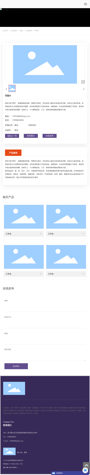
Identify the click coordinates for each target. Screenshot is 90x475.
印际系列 (29, 31)
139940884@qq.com (21, 116)
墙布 (21, 31)
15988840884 (18, 120)
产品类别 (13, 31)
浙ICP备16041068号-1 (10, 467)
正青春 (8, 234)
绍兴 (17, 464)
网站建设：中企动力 (9, 464)
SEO (21, 464)
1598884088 (11, 437)
